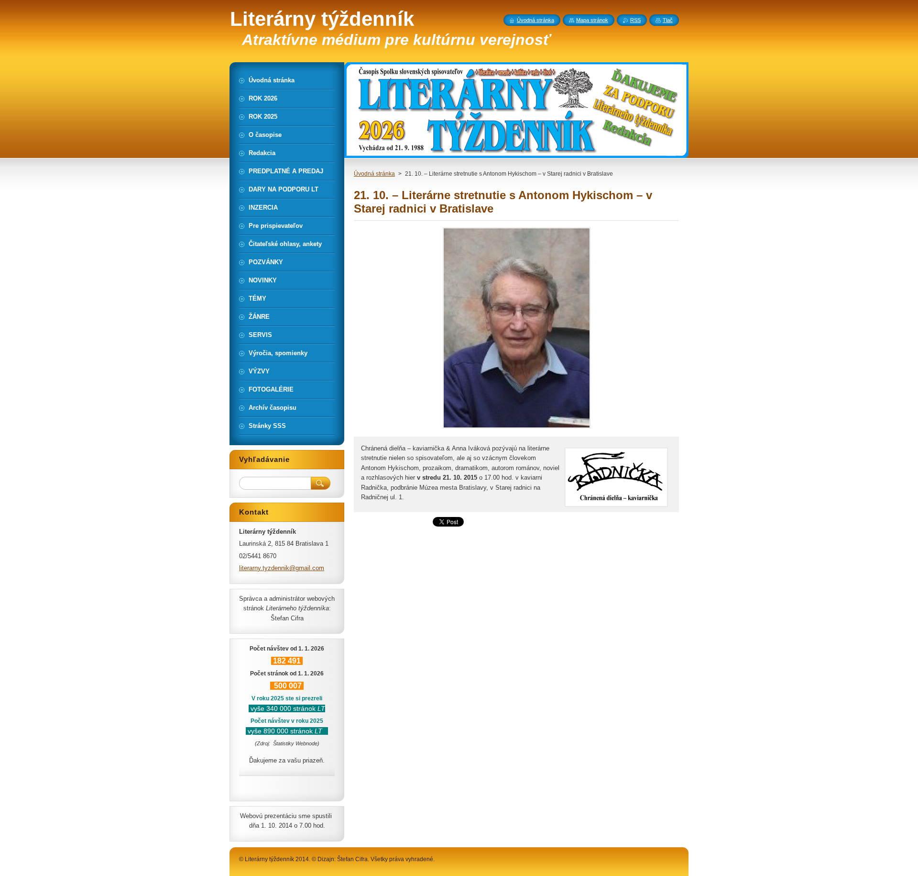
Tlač (668, 20)
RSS (635, 20)
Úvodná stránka (374, 174)
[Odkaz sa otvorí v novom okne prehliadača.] (516, 428)
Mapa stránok (592, 20)
